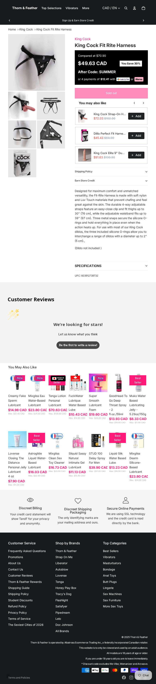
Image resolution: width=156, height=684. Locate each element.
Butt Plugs (110, 581)
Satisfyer (61, 606)
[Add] (40, 386)
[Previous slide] (9, 20)
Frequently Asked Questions (27, 551)
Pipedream (62, 612)
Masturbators (112, 563)
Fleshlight (61, 600)
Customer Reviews (20, 575)
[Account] (134, 8)
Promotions (15, 557)
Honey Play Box (65, 588)
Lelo (58, 618)
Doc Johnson (64, 624)
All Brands (62, 631)
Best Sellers (110, 551)
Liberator (61, 563)
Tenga (59, 581)
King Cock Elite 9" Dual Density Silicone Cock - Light (110, 153)
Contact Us (15, 569)
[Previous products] (134, 103)
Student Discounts (20, 600)
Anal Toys (109, 575)
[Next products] (143, 103)
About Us (14, 563)
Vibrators (109, 557)
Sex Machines (112, 594)
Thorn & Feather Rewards (25, 581)
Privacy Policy (17, 612)
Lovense (61, 575)
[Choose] (20, 386)
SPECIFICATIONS (88, 266)
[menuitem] (85, 8)
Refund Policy (17, 606)
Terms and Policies (19, 677)
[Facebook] (123, 677)
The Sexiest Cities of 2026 (25, 624)
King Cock (26, 29)
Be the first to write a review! (78, 345)
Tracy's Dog (63, 594)
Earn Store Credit (85, 180)
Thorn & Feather (66, 551)
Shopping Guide (18, 588)
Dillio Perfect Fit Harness (110, 133)
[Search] (125, 8)
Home (12, 29)
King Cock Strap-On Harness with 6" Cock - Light (110, 114)
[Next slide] (143, 20)
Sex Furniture (112, 600)
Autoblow (61, 569)
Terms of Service (19, 618)
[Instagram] (131, 677)
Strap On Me (64, 557)
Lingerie (108, 588)
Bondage (109, 569)
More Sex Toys (113, 606)
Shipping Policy (83, 171)
